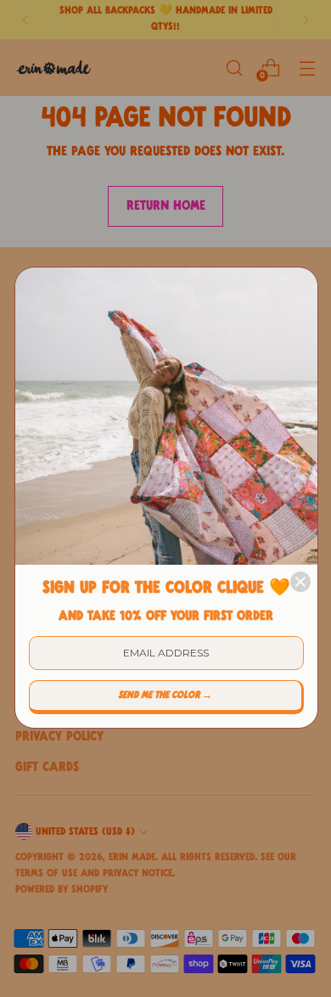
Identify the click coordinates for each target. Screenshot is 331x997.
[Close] (300, 582)
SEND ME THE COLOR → (165, 695)
